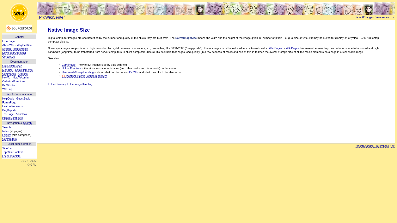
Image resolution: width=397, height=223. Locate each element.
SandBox (21, 114)
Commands (9, 73)
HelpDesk (8, 98)
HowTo (6, 77)
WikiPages (292, 48)
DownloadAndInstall (14, 52)
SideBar (7, 148)
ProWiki (134, 72)
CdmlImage (68, 64)
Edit (392, 17)
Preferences (381, 17)
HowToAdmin (21, 77)
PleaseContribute (12, 117)
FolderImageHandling (79, 84)
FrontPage (8, 41)
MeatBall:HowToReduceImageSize (86, 75)
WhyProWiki (24, 45)
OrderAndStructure (13, 81)
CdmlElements (24, 69)
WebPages (275, 48)
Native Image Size (69, 30)
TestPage (8, 114)
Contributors (9, 138)
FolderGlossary (57, 84)
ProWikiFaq (9, 85)
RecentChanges (364, 17)
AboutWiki (8, 45)
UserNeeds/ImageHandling (78, 72)
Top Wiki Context (12, 152)
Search (27, 123)
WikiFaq (7, 89)
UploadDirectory (71, 68)
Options (23, 73)
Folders (6, 134)
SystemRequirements (15, 48)
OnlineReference (12, 66)
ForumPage (9, 102)
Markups (7, 69)
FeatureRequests (12, 106)
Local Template (11, 156)
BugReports (9, 110)
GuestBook (23, 98)
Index (5, 131)
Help (8, 94)
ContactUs (8, 56)
